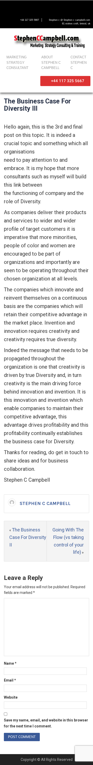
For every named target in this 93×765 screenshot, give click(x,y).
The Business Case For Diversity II (27, 537)
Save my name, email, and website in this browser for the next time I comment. (46, 723)
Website (11, 697)
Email (10, 680)
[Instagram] (39, 7)
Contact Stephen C (79, 62)
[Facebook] (7, 7)
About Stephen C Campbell (51, 62)
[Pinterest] (50, 7)
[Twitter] (17, 7)
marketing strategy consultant (17, 62)
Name (10, 663)
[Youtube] (28, 7)
